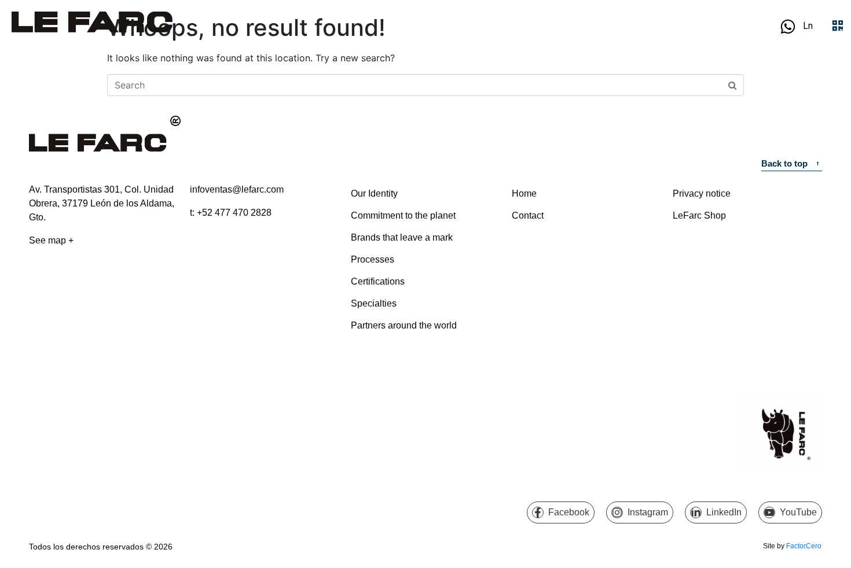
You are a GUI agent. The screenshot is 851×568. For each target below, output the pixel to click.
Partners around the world (404, 325)
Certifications (378, 281)
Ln (808, 25)
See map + (51, 240)
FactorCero (803, 546)
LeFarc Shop (699, 215)
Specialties (374, 303)
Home (524, 193)
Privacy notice (702, 193)
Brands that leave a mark (402, 237)
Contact (528, 215)
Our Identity (374, 193)
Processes (372, 259)
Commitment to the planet (403, 215)
